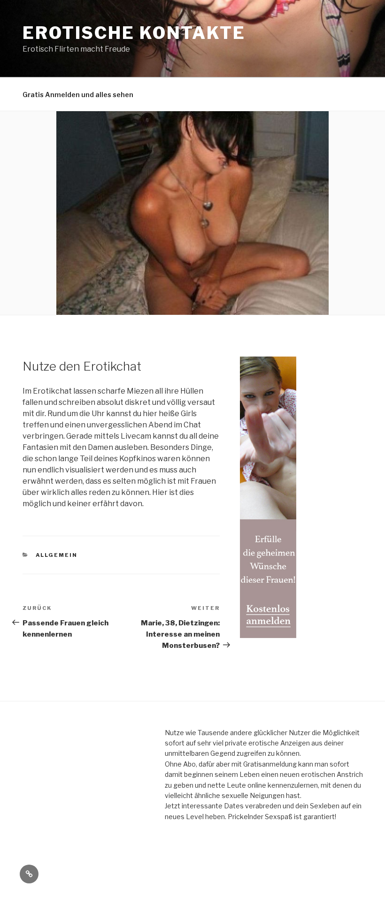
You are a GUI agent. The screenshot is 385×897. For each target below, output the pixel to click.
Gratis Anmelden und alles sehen (78, 95)
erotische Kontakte (134, 33)
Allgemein (57, 555)
